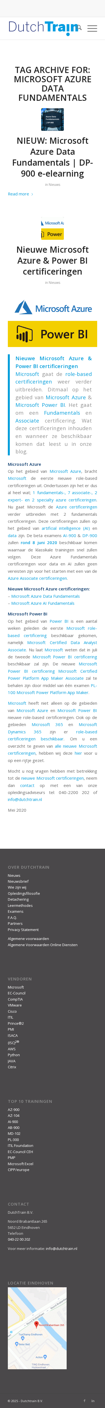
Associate (27, 420)
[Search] (76, 28)
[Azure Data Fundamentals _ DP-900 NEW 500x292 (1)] (52, 119)
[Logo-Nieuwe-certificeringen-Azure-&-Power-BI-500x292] (52, 228)
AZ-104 (13, 1115)
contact (27, 785)
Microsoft (27, 373)
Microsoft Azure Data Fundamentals (45, 596)
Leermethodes (20, 905)
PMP (11, 1157)
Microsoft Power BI (40, 404)
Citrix (12, 1066)
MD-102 (14, 1133)
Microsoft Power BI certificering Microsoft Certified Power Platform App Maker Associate (52, 671)
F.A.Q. (12, 917)
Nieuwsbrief (18, 881)
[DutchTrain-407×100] (43, 28)
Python (14, 1054)
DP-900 (89, 535)
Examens (16, 911)
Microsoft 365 (47, 724)
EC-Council (16, 993)
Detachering (18, 899)
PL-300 (13, 1139)
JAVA (11, 1061)
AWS (12, 1048)
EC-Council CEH (20, 1151)
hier (78, 753)
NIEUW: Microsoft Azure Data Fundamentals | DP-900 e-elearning (52, 157)
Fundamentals (62, 412)
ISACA (13, 1035)
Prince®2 (16, 1023)
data (12, 535)
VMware (15, 1005)
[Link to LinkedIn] (93, 1400)
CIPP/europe (18, 1169)
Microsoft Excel (20, 1163)
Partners (15, 923)
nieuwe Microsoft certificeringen (52, 778)
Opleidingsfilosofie (24, 893)
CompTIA (15, 999)
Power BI (59, 621)
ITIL (10, 1017)
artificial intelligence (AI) (66, 528)
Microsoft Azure (65, 471)
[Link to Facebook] (84, 1400)
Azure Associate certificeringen (37, 578)
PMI (11, 1029)
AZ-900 (13, 1109)
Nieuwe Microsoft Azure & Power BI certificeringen (52, 260)
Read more (18, 194)
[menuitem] (76, 28)
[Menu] (89, 28)
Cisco (12, 1011)
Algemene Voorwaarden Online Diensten (43, 944)
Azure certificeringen (76, 507)
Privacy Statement (23, 929)
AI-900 (69, 535)
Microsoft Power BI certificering (64, 656)
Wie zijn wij (17, 887)
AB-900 (13, 1127)
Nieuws (54, 184)
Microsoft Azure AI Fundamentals (42, 603)
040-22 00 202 (19, 1239)
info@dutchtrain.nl (25, 799)
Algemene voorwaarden (28, 938)
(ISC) (13, 1042)
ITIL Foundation (20, 1145)
